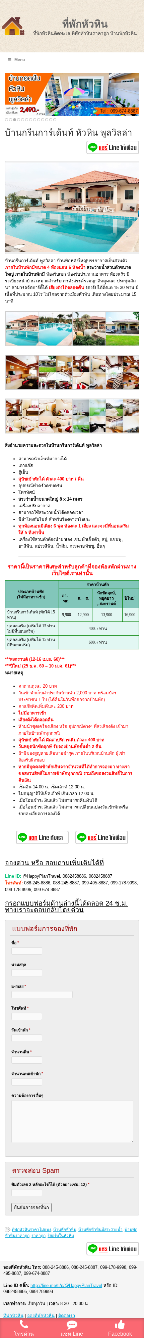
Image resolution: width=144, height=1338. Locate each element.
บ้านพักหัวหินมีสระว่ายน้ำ (100, 1229)
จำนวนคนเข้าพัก (27, 1073)
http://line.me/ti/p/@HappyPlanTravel (66, 1285)
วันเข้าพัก (20, 1030)
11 (46, 119)
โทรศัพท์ (20, 1008)
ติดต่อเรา (66, 1315)
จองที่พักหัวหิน (41, 1315)
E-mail (18, 986)
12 (50, 119)
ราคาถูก (38, 1235)
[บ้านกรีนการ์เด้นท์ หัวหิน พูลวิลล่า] (22, 344)
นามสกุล (18, 964)
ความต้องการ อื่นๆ (27, 1095)
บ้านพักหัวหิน (64, 1229)
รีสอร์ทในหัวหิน (61, 1235)
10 (42, 119)
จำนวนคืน (21, 1052)
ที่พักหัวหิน (85, 24)
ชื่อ (15, 942)
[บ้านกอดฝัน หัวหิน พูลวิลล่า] (72, 94)
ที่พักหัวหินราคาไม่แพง (31, 1229)
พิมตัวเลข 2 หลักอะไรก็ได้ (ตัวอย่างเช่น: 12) (50, 1184)
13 (54, 119)
